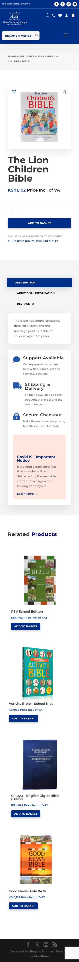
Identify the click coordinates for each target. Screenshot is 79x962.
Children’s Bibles (31, 56)
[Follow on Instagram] (68, 4)
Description (25, 282)
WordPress (42, 956)
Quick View (26, 552)
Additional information (36, 293)
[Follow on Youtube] (75, 4)
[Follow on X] (62, 4)
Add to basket (39, 223)
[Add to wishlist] (13, 91)
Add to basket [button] (25, 626)
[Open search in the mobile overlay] (48, 14)
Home (12, 56)
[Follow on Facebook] (56, 4)
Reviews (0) (25, 303)
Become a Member (19, 35)
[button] (64, 92)
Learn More (27, 494)
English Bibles (47, 241)
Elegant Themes (41, 951)
